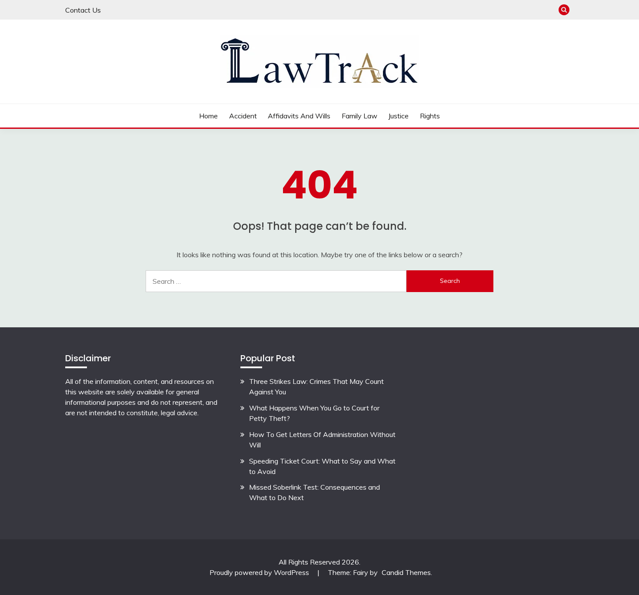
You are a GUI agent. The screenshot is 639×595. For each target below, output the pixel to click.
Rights (430, 115)
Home (208, 115)
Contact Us (83, 10)
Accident (243, 115)
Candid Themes (406, 572)
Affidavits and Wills (299, 115)
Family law (359, 115)
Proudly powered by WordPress (260, 572)
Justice (398, 115)
